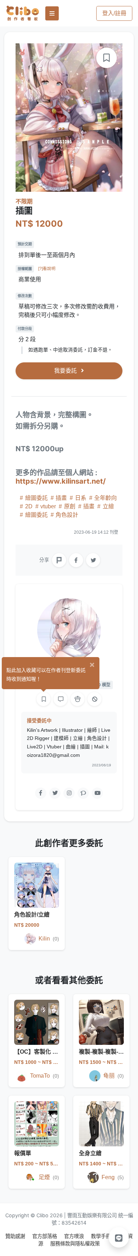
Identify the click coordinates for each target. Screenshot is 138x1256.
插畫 (61, 498)
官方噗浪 (74, 1236)
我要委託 (66, 371)
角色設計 (66, 515)
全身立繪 (90, 1153)
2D (29, 506)
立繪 (107, 506)
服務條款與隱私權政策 (75, 1243)
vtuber (48, 506)
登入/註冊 (114, 13)
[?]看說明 (47, 268)
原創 (70, 506)
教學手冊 (101, 1236)
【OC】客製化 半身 (39, 1052)
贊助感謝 (16, 1236)
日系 (81, 498)
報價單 (22, 1153)
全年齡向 (105, 498)
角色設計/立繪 (32, 915)
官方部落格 (45, 1236)
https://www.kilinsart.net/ (61, 481)
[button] (119, 1237)
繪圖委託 (36, 498)
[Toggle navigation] (52, 13)
